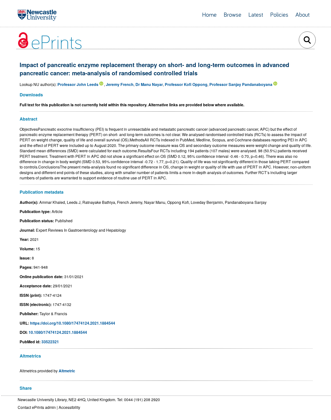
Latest (255, 15)
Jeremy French (120, 84)
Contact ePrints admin (37, 407)
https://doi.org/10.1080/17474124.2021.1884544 (72, 323)
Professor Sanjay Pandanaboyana (240, 84)
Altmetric (67, 371)
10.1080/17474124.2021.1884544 (58, 332)
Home (209, 15)
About (302, 15)
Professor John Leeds (77, 84)
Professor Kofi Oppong (186, 84)
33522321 (50, 341)
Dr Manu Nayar (149, 84)
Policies (279, 15)
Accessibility (69, 407)
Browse (232, 15)
